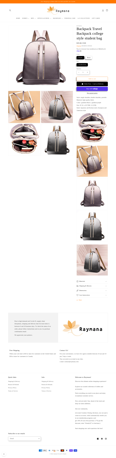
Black (88, 57)
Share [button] (80, 300)
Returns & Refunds (13, 384)
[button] (10, 10)
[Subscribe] (39, 438)
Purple (80, 57)
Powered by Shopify (62, 453)
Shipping (79, 45)
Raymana (55, 453)
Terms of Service (13, 391)
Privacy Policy (12, 387)
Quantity (79, 68)
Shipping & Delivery (14, 381)
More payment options (92, 93)
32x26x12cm (82, 64)
